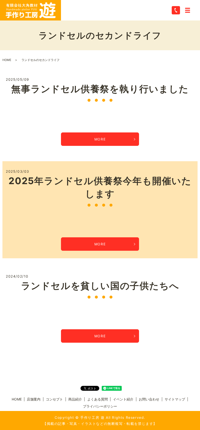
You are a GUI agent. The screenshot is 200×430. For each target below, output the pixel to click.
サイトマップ (175, 399)
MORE (100, 139)
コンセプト (54, 399)
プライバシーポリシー (100, 406)
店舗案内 (33, 399)
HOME (6, 60)
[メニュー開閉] (187, 10)
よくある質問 (97, 399)
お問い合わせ (149, 399)
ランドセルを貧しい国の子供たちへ (100, 285)
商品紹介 (75, 399)
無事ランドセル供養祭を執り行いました (100, 88)
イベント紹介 (123, 399)
